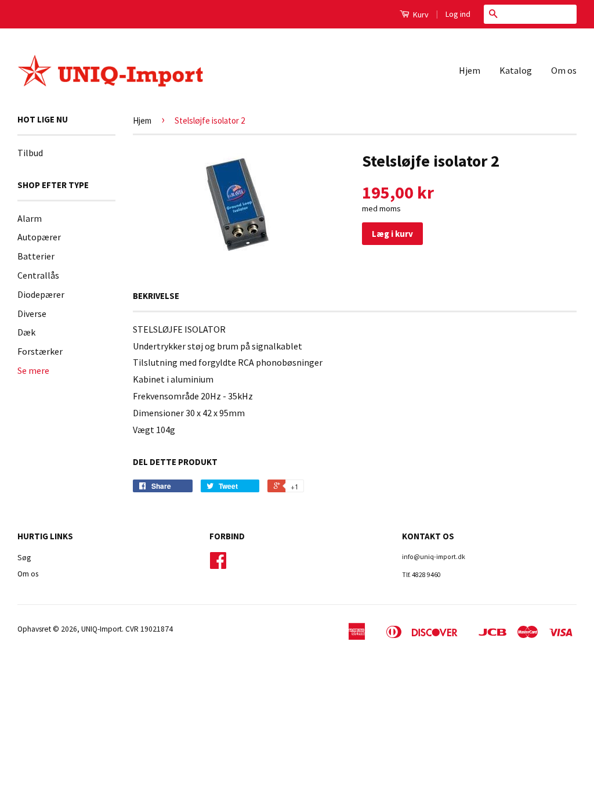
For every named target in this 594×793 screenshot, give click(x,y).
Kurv (420, 14)
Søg (24, 558)
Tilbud (30, 152)
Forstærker (40, 351)
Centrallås (38, 275)
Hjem (469, 70)
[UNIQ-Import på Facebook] (218, 564)
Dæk (26, 332)
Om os (564, 70)
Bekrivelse (156, 295)
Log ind (458, 14)
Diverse (31, 313)
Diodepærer (40, 294)
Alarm (29, 218)
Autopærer (39, 237)
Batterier (36, 256)
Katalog (515, 70)
